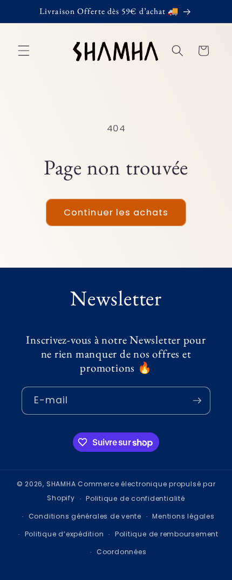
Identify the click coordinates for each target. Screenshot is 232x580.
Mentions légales (183, 516)
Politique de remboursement (167, 534)
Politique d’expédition (64, 534)
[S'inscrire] (197, 401)
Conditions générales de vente (85, 516)
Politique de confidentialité (135, 498)
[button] (24, 51)
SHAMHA (61, 483)
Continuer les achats (116, 212)
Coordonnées (121, 551)
